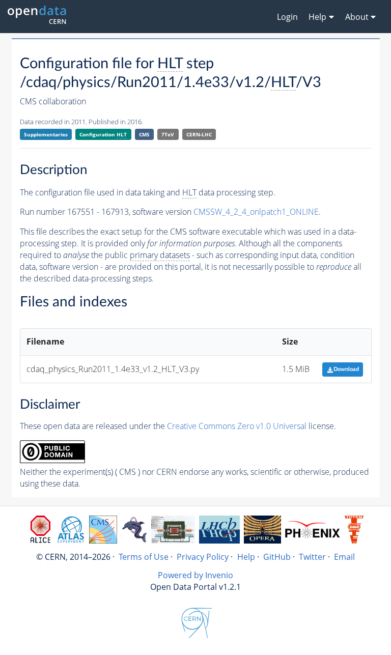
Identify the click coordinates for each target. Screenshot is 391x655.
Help (246, 556)
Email (344, 556)
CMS (144, 134)
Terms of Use (144, 556)
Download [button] (346, 369)
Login (287, 16)
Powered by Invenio (195, 575)
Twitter (312, 556)
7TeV (167, 134)
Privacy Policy (203, 556)
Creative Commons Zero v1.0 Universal (236, 426)
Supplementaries (46, 134)
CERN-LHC (199, 134)
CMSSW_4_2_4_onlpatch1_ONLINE (256, 211)
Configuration (103, 134)
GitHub (277, 556)
